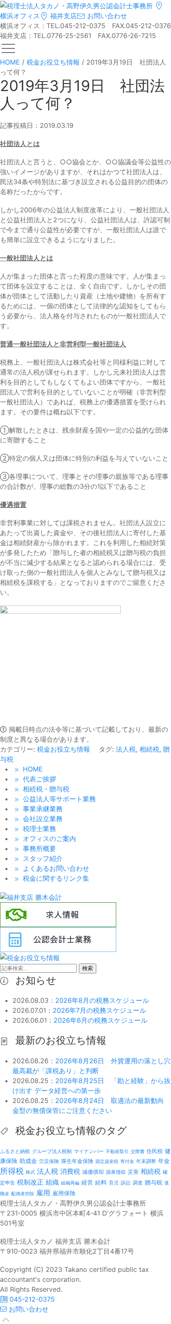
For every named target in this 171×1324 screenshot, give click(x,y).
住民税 (155, 1151)
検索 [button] (87, 968)
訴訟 (126, 1183)
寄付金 (127, 1161)
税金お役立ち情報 (63, 749)
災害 (133, 1171)
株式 (30, 1172)
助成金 (28, 1161)
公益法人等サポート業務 (58, 799)
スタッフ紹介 (42, 858)
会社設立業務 (42, 819)
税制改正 (30, 1182)
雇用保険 (64, 1193)
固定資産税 (106, 1161)
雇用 (43, 1192)
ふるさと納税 (15, 1151)
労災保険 (49, 1161)
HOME (32, 769)
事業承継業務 (42, 809)
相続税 (149, 749)
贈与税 (153, 1182)
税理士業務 (38, 828)
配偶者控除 (22, 1194)
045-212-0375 (31, 1299)
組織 (52, 1182)
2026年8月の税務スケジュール (102, 1000)
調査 (138, 1183)
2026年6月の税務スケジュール (100, 1020)
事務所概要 (38, 848)
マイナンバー (89, 1151)
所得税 (12, 1171)
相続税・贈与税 (45, 789)
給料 (101, 1182)
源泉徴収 (116, 1172)
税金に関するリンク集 (55, 878)
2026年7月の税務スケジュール (99, 1010)
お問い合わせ (106, 16)
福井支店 (62, 16)
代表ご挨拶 (38, 779)
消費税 (70, 1171)
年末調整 (146, 1161)
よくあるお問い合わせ (55, 868)
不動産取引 (117, 1151)
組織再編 (70, 1183)
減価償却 (93, 1171)
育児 (114, 1183)
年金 (164, 1160)
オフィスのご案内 (48, 838)
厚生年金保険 (77, 1161)
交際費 (137, 1151)
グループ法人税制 (52, 1151)
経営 (87, 1182)
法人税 (126, 749)
